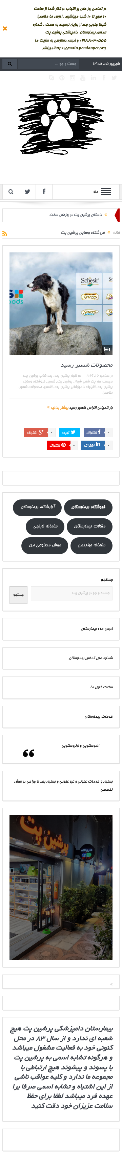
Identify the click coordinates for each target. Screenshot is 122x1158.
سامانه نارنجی (45, 526)
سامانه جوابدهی (91, 545)
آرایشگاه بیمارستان (37, 507)
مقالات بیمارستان (89, 526)
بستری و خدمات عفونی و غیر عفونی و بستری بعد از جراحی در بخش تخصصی (63, 786)
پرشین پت (64, 382)
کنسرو (48, 387)
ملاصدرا (107, 393)
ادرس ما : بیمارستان (97, 629)
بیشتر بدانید (58, 408)
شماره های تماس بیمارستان (90, 658)
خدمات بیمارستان (98, 717)
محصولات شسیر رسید (86, 365)
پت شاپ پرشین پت (37, 376)
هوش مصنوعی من (45, 545)
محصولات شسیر (30, 387)
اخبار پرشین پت (65, 376)
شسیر (51, 382)
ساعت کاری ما (101, 687)
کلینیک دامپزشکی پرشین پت (74, 387)
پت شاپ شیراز (85, 382)
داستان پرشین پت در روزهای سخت (75, 215)
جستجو (107, 580)
